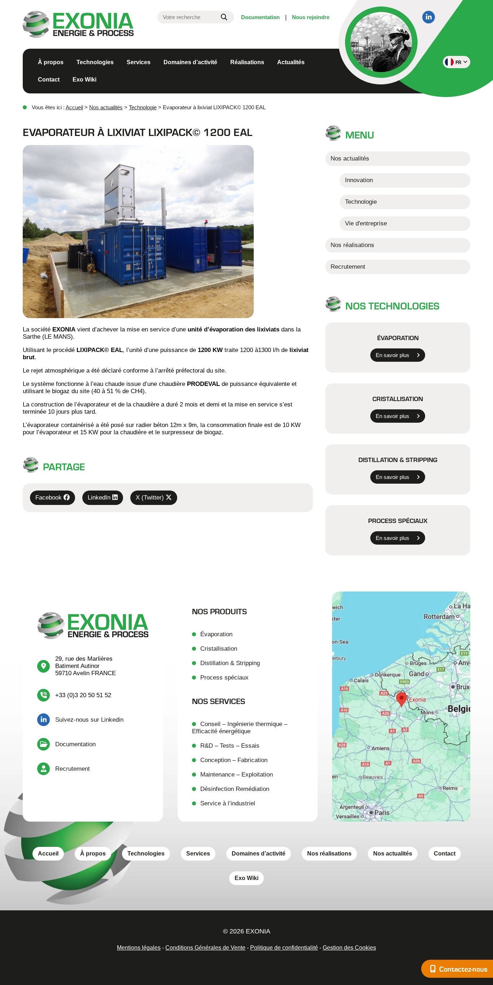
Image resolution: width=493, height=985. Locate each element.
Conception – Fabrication (233, 760)
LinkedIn (100, 497)
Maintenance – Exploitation (236, 774)
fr (458, 62)
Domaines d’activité (190, 62)
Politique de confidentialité (284, 948)
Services (138, 62)
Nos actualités (106, 107)
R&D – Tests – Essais (229, 745)
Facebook (49, 497)
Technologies (95, 62)
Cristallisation (397, 398)
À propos (51, 62)
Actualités (291, 62)
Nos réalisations (352, 245)
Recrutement (348, 266)
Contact (49, 79)
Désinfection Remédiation (234, 789)
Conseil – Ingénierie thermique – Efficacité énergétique (239, 728)
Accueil (74, 107)
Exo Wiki (84, 79)
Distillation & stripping (397, 459)
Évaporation (398, 337)
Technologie (143, 107)
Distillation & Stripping (230, 663)
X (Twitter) (151, 497)
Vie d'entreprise (366, 223)
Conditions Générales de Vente (205, 948)
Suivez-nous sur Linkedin (89, 719)
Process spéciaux (397, 520)
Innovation (359, 180)
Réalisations (247, 62)
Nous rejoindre (311, 17)
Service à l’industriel (227, 803)
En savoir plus (392, 355)
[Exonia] (78, 25)
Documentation (260, 17)
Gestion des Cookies (349, 948)
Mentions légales (139, 948)
